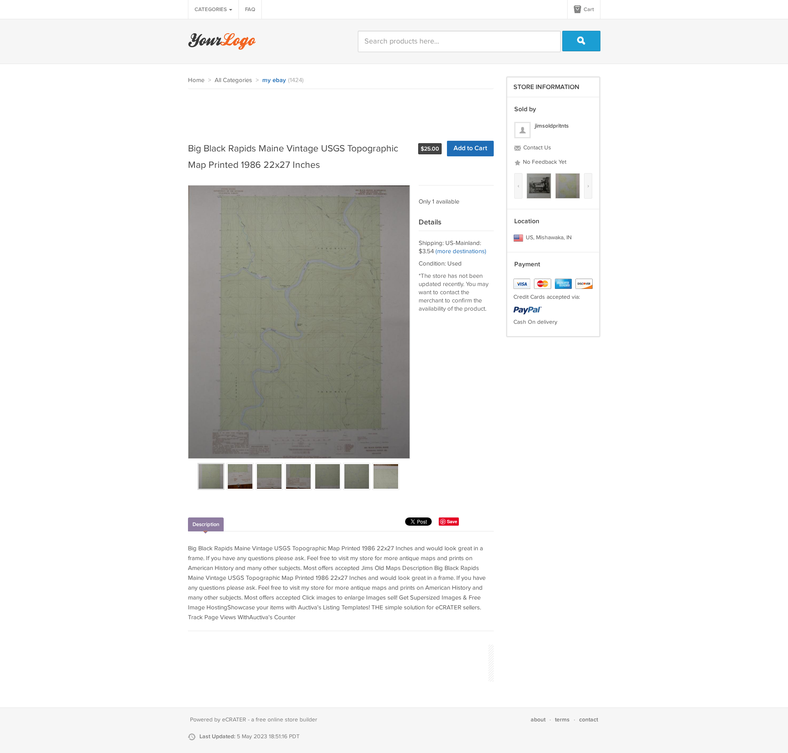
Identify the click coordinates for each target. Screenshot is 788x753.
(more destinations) (460, 251)
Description (205, 524)
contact (588, 719)
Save (452, 521)
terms (562, 719)
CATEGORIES (211, 9)
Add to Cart (470, 148)
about (538, 719)
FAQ (250, 9)
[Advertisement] (337, 111)
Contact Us (536, 147)
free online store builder (286, 719)
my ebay (274, 80)
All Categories (233, 80)
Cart (588, 9)
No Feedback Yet (543, 162)
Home (196, 80)
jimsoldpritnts (552, 125)
